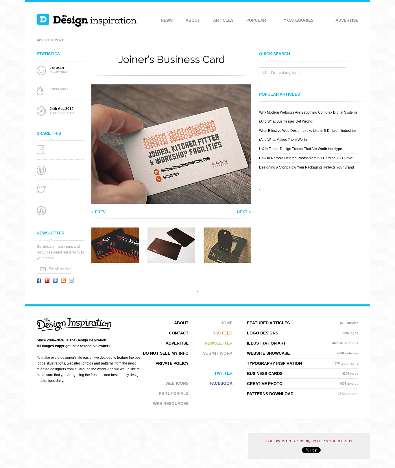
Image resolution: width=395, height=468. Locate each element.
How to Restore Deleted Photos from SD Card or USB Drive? (306, 158)
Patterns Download (302, 393)
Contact (179, 333)
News (167, 20)
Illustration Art (302, 343)
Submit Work (217, 353)
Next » (244, 212)
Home (226, 323)
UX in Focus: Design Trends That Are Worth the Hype (300, 149)
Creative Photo (302, 383)
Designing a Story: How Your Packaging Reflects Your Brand (306, 167)
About (193, 20)
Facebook (221, 383)
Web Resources (171, 403)
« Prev (98, 212)
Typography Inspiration (302, 363)
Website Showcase (302, 353)
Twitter (223, 373)
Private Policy (172, 363)
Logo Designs (302, 333)
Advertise (346, 20)
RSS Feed (222, 333)
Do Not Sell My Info (166, 353)
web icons (177, 383)
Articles (223, 20)
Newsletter (218, 343)
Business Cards (302, 373)
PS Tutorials (174, 393)
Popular (256, 20)
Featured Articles (302, 323)
